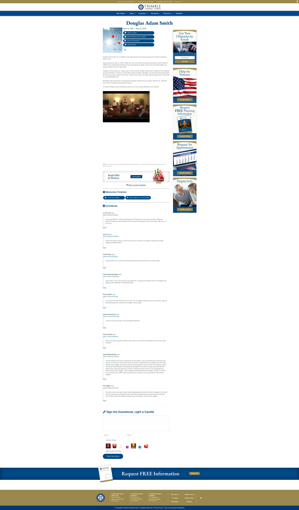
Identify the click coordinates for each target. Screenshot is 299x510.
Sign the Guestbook (133, 40)
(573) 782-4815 (134, 501)
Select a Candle (111, 440)
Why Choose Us (175, 494)
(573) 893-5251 (115, 501)
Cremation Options (189, 498)
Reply (104, 227)
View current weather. (137, 185)
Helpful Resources (189, 494)
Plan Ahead (175, 498)
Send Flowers (131, 44)
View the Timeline (113, 197)
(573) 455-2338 (153, 501)
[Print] (125, 49)
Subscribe (185, 61)
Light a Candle (132, 33)
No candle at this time (114, 451)
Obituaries (179, 13)
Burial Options (174, 501)
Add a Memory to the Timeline (136, 37)
